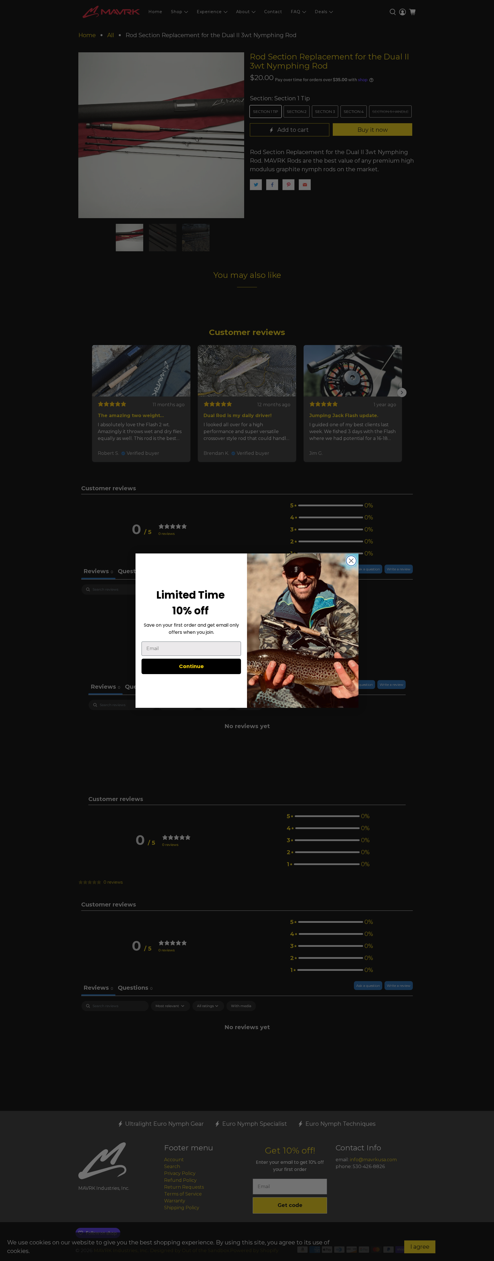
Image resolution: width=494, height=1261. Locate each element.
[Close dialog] (351, 561)
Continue (191, 666)
